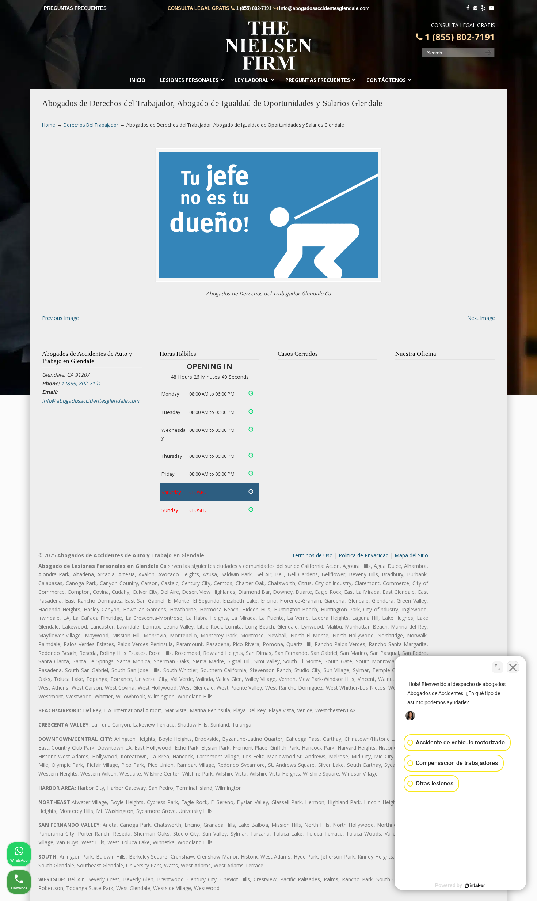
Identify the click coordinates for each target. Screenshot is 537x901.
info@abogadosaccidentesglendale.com (324, 8)
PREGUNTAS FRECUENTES (75, 8)
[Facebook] (468, 8)
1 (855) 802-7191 (253, 8)
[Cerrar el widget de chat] (513, 667)
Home (48, 125)
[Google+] (475, 8)
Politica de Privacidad (364, 555)
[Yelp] (483, 8)
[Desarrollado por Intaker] (475, 885)
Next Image (481, 317)
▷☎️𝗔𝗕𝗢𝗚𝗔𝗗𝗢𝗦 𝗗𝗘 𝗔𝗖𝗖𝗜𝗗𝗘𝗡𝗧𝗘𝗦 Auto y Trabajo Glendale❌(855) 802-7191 (268, 45)
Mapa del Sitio (411, 555)
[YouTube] (491, 8)
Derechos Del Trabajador (91, 125)
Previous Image (60, 317)
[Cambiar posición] (497, 667)
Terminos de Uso (312, 555)
